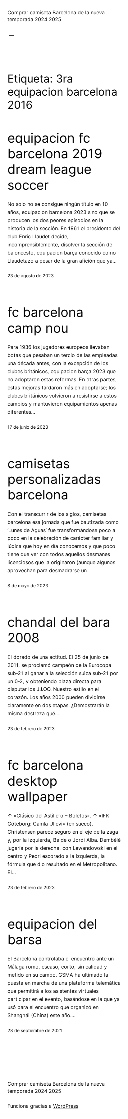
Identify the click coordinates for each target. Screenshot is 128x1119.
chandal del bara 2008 (58, 629)
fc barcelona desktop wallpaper (45, 780)
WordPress (65, 1106)
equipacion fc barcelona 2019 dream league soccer (54, 161)
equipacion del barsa (52, 931)
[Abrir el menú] (11, 34)
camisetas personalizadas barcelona (54, 479)
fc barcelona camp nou (45, 320)
